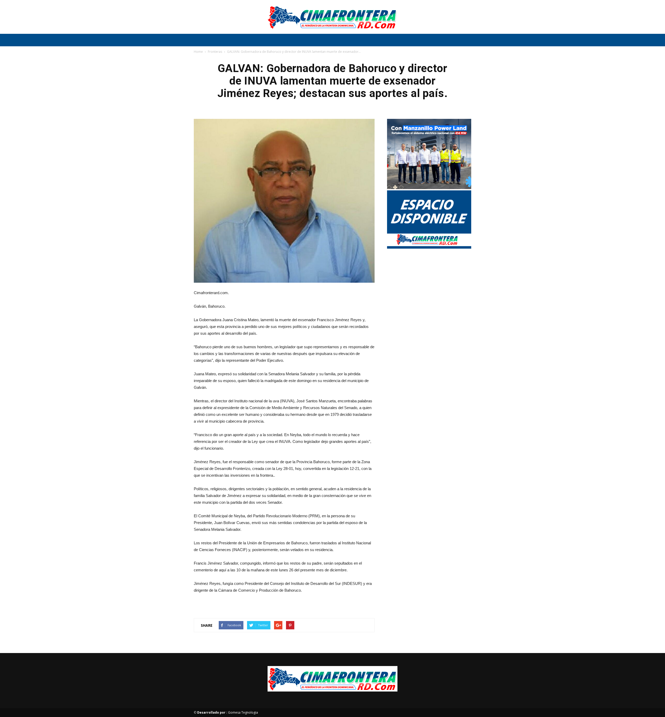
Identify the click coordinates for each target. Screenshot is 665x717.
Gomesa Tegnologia (227, 712)
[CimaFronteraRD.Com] (332, 17)
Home (198, 51)
